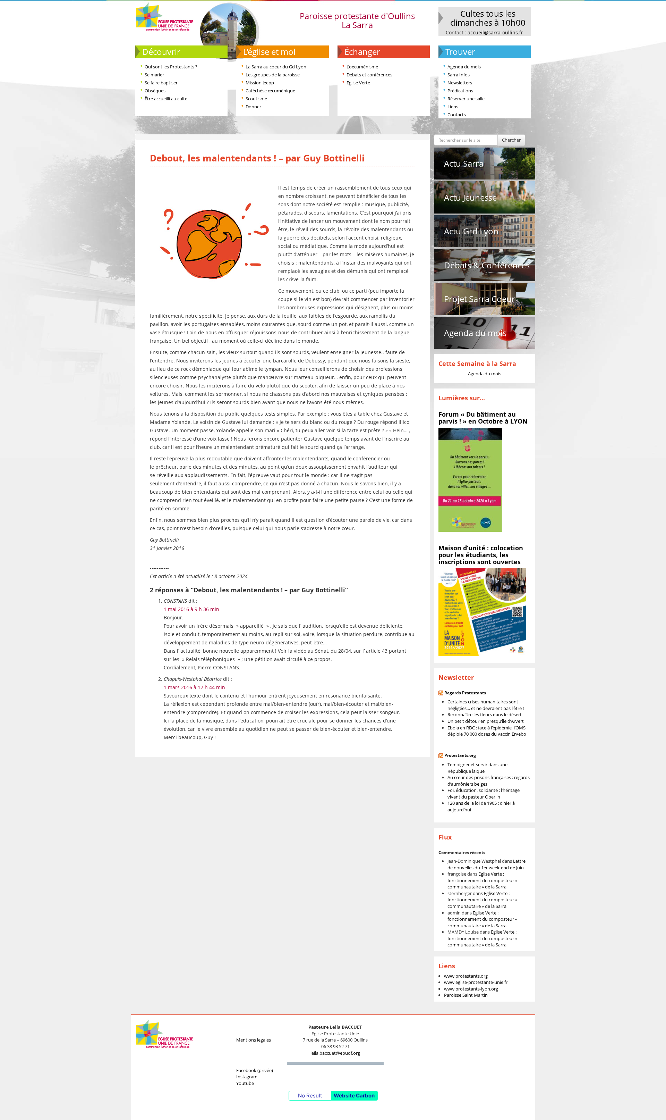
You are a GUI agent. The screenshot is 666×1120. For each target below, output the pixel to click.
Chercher (511, 140)
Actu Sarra (464, 163)
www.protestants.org (466, 976)
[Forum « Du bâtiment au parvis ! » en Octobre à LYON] (470, 479)
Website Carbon (354, 1095)
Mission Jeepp (260, 83)
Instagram (246, 1076)
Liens (452, 106)
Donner (253, 106)
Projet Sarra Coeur (479, 298)
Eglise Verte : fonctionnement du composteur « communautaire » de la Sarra (482, 880)
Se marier (154, 75)
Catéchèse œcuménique (270, 90)
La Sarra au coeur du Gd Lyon (276, 67)
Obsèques (155, 90)
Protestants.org (460, 755)
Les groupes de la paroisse (273, 75)
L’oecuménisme (362, 67)
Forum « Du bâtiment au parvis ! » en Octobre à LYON (483, 417)
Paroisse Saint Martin (466, 995)
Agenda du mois (464, 67)
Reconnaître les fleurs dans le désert (484, 714)
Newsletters (459, 83)
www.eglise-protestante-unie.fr (475, 982)
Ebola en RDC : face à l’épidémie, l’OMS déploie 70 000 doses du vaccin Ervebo (486, 731)
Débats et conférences (369, 75)
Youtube (245, 1083)
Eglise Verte (358, 83)
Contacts (456, 114)
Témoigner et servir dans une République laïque (477, 767)
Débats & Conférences (487, 265)
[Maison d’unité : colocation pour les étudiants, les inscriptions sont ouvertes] (482, 612)
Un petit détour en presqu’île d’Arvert (485, 721)
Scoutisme (256, 98)
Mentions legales (253, 1040)
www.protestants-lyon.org (471, 989)
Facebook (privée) (254, 1070)
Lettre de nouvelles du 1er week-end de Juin (486, 864)
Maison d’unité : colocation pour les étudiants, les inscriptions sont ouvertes (480, 555)
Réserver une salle (466, 98)
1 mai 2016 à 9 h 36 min (191, 609)
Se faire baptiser (161, 83)
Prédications (460, 90)
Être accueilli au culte (166, 98)
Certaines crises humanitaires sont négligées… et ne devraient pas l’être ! (485, 705)
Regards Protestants (465, 693)
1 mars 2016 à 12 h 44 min (194, 687)
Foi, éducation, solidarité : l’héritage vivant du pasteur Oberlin (483, 793)
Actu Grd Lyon (471, 231)
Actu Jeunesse (470, 197)
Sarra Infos (458, 75)
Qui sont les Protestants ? (171, 67)
